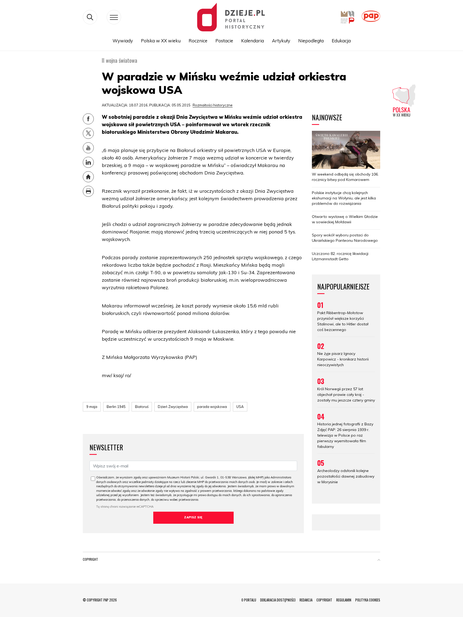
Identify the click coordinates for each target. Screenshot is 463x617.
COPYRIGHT (324, 600)
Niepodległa (311, 40)
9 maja (91, 406)
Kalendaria (252, 40)
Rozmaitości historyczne (213, 105)
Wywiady (123, 40)
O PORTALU (248, 600)
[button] (379, 560)
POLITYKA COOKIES (367, 600)
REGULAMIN (343, 600)
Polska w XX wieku (161, 40)
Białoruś (141, 406)
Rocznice (198, 40)
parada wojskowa (212, 406)
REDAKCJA (306, 600)
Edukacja (341, 40)
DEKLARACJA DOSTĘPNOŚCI (278, 600)
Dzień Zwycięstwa (173, 406)
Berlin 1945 (116, 406)
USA (240, 406)
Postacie (224, 40)
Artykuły (281, 40)
